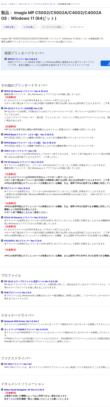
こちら (27, 212)
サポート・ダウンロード (20, 4)
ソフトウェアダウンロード (44, 4)
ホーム (4, 4)
